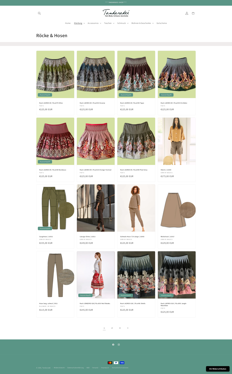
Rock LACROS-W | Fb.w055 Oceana (92, 103)
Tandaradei (46, 368)
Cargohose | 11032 (46, 237)
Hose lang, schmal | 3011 (48, 303)
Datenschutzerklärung (75, 368)
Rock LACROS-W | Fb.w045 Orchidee (174, 103)
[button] (39, 13)
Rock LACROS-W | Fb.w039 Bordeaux (52, 170)
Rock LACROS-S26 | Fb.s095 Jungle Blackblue (173, 304)
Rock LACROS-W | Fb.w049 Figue (132, 103)
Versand (95, 368)
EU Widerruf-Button (217, 369)
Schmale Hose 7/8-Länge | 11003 (132, 237)
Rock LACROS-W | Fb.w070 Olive (51, 103)
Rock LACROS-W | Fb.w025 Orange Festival (95, 170)
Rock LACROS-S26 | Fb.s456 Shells (132, 303)
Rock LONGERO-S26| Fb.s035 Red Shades (95, 303)
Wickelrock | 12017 (167, 237)
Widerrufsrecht (59, 368)
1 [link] (104, 328)
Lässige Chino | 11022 (88, 237)
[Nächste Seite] (128, 328)
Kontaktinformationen (120, 368)
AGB (88, 368)
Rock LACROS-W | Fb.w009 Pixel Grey (133, 170)
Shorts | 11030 (166, 170)
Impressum (105, 368)
